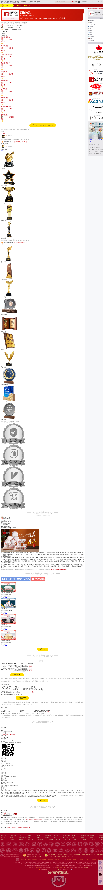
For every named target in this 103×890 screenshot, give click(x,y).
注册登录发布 (77, 854)
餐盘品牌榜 (4, 80)
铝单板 (84, 839)
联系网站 (86, 867)
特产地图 (100, 859)
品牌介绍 (7, 5)
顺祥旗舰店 (4, 608)
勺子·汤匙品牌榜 (6, 54)
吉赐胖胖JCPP (23, 859)
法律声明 (50, 856)
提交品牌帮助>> (20, 827)
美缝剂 (38, 837)
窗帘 (55, 837)
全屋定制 (92, 835)
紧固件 (91, 837)
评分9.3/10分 (5, 812)
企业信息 (27, 5)
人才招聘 (64, 856)
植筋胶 (93, 839)
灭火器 (29, 835)
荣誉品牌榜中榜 (52, 854)
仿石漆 (47, 837)
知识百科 (69, 859)
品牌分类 (85, 1)
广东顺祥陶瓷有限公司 (27, 16)
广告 (90, 141)
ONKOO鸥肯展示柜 (32, 859)
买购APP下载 (57, 856)
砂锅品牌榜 (4, 98)
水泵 (29, 837)
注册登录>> (27, 827)
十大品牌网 (50, 859)
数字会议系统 (66, 835)
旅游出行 (75, 859)
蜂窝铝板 (12, 839)
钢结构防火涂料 (85, 835)
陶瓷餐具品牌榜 (6, 37)
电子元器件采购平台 (50, 839)
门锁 (20, 835)
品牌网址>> (63, 18)
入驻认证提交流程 (86, 854)
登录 (94, 1)
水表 (73, 837)
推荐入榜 (93, 854)
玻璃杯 (82, 837)
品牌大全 (66, 854)
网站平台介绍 (70, 856)
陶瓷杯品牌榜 (5, 63)
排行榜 (71, 854)
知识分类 (89, 1)
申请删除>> (39, 819)
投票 (4, 43)
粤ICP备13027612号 (52, 869)
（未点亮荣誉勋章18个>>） (20, 242)
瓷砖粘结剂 (48, 835)
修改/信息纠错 (38, 856)
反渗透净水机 (40, 839)
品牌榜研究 (59, 854)
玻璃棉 (73, 835)
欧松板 (58, 839)
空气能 (3, 837)
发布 (102, 1)
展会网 (63, 859)
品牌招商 (57, 859)
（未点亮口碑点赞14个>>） (20, 141)
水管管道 (67, 839)
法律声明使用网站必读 (64, 869)
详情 (30, 665)
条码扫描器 (30, 839)
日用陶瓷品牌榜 (6, 106)
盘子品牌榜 (4, 89)
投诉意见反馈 (30, 856)
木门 (2, 839)
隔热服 (38, 835)
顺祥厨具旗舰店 (6, 640)
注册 (98, 1)
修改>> (34, 819)
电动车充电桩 (22, 837)
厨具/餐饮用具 (95, 8)
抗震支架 (3, 835)
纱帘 (75, 839)
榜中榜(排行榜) (42, 859)
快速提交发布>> (11, 827)
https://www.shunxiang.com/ (8, 734)
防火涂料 (21, 839)
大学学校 (81, 859)
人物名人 (88, 859)
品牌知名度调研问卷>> (34, 1)
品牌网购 (18, 5)
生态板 (11, 837)
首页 (90, 8)
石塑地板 (65, 837)
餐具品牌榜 (4, 46)
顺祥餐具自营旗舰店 (7, 592)
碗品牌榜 (4, 72)
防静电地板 (13, 835)
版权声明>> (29, 819)
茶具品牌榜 (4, 115)
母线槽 (56, 835)
